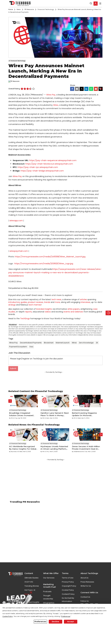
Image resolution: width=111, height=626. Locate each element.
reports (28, 311)
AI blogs (12, 304)
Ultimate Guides (31, 577)
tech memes (35, 304)
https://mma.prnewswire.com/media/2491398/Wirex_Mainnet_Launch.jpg (50, 256)
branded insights (44, 309)
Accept (70, 622)
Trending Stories (32, 586)
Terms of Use (67, 577)
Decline (55, 622)
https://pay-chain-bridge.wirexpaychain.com (42, 170)
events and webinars (73, 311)
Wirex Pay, (51, 94)
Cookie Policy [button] (7, 616)
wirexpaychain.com (18, 251)
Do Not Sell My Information (68, 599)
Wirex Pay (17, 176)
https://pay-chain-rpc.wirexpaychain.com (38, 167)
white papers (73, 309)
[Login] (96, 3)
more (57, 302)
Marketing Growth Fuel (49, 585)
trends (47, 302)
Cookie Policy (68, 590)
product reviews (35, 302)
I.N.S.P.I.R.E (29, 582)
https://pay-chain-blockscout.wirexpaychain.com (49, 163)
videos (48, 311)
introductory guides (17, 302)
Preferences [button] (65, 616)
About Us (84, 577)
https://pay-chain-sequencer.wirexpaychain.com (52, 160)
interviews (85, 302)
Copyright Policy (69, 586)
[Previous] (10, 401)
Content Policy (68, 594)
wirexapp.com (16, 220)
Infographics (48, 603)
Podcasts (47, 591)
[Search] (91, 3)
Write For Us (86, 586)
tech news (56, 299)
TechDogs (25, 318)
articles (83, 299)
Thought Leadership (48, 597)
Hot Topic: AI (30, 590)
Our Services (48, 577)
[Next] (101, 401)
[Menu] (100, 3)
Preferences (40, 622)
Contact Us (85, 597)
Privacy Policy (68, 582)
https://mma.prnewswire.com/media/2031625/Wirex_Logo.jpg (43, 263)
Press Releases (87, 582)
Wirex (55, 105)
